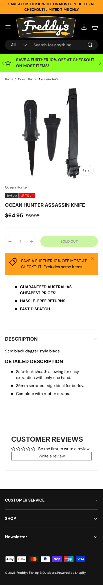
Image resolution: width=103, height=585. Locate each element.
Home (9, 79)
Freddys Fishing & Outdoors (36, 573)
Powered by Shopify (71, 573)
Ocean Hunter (16, 187)
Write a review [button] (51, 456)
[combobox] (51, 45)
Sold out (69, 241)
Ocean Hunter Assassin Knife (38, 79)
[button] (95, 27)
